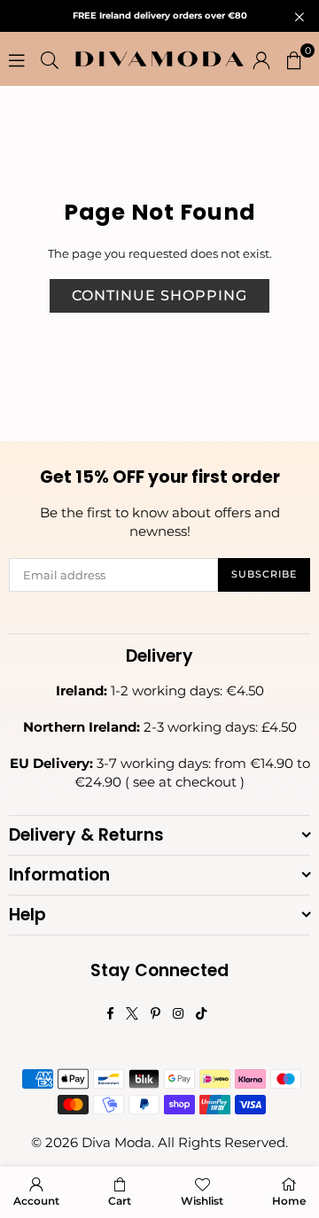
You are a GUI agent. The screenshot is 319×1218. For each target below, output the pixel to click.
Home (289, 1200)
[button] (294, 59)
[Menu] (17, 59)
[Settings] (261, 59)
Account (36, 1200)
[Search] (49, 59)
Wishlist (202, 1200)
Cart (119, 1200)
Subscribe (264, 574)
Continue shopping (159, 295)
